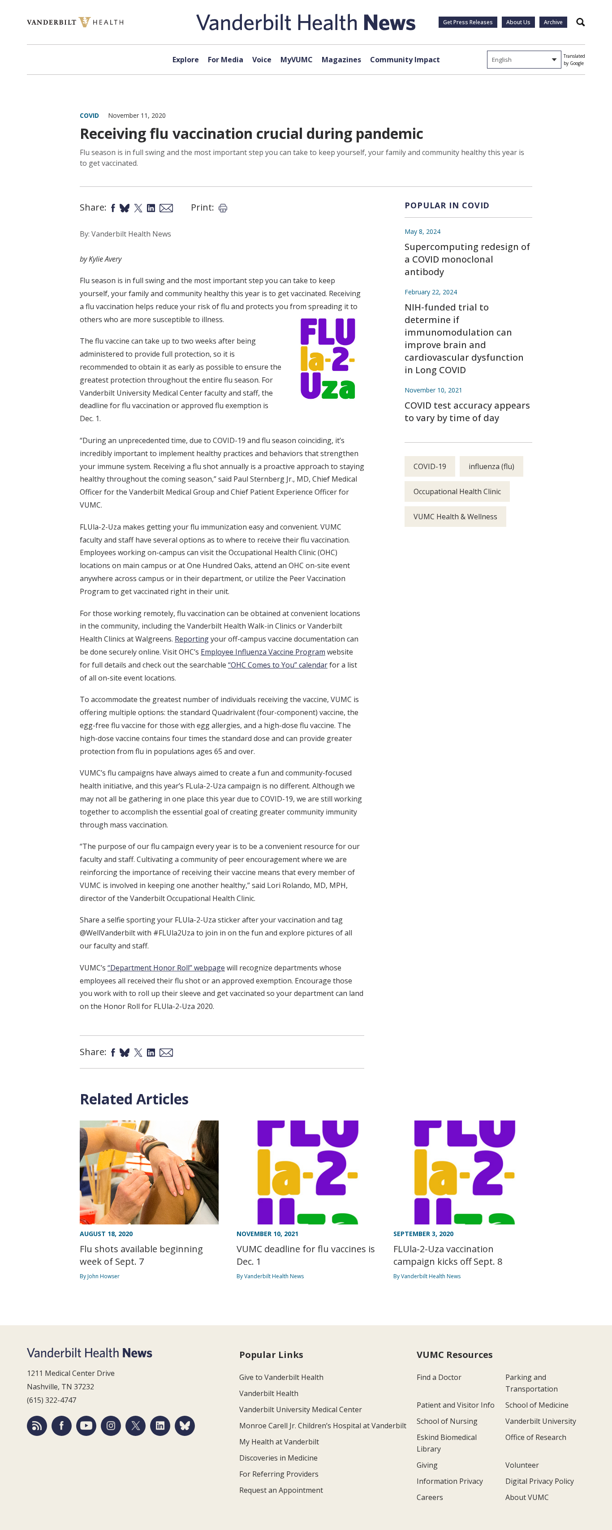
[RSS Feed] (37, 1426)
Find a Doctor (439, 1377)
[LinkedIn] (160, 1426)
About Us (518, 22)
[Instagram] (111, 1426)
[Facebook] (62, 1426)
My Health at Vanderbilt (279, 1442)
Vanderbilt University (540, 1421)
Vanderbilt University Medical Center (300, 1409)
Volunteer (522, 1465)
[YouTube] (86, 1426)
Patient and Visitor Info (456, 1405)
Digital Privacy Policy (539, 1481)
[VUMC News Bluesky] (185, 1426)
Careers (430, 1497)
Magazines (341, 60)
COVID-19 (430, 466)
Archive (553, 22)
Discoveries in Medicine (278, 1458)
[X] (135, 1426)
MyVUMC (296, 60)
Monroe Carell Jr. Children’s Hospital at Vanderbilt (322, 1426)
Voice (262, 60)
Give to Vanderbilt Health (281, 1377)
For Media (225, 60)
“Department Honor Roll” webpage (166, 968)
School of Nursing (447, 1421)
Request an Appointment (281, 1490)
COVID (89, 115)
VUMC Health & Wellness (455, 516)
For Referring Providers (279, 1474)
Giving (427, 1465)
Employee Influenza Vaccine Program (263, 652)
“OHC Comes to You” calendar (278, 665)
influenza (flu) (491, 466)
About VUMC (527, 1497)
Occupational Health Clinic (457, 491)
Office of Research (535, 1437)
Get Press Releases (468, 22)
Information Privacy (450, 1481)
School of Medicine (537, 1405)
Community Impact (405, 60)
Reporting (192, 639)
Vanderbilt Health (268, 1393)
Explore (185, 60)
